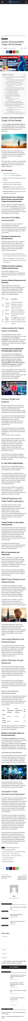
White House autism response (8, 861)
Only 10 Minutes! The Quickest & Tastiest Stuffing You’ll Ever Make (18, 976)
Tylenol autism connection (7, 859)
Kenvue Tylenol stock (6, 855)
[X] (10, 51)
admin (5, 48)
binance (3, 1016)
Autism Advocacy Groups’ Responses (12, 105)
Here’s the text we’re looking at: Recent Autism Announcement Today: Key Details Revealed (16, 80)
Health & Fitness (8, 35)
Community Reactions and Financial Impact (14, 104)
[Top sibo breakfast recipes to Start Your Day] (5, 999)
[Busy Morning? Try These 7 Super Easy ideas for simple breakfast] (5, 984)
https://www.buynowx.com (14, 898)
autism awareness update (20, 851)
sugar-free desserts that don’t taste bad (17, 922)
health (13, 489)
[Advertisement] (14, 19)
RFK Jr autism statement (16, 855)
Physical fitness (5, 911)
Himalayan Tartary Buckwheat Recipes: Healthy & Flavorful (22, 878)
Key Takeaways (10, 78)
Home (2, 35)
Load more (13, 1005)
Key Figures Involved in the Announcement (15, 83)
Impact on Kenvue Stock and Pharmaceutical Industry (17, 108)
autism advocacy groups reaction (8, 849)
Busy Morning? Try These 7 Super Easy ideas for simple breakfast (17, 984)
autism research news (14, 853)
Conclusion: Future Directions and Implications (15, 113)
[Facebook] (7, 51)
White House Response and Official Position (14, 102)
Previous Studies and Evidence (11, 93)
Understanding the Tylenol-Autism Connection (15, 89)
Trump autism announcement (8, 857)
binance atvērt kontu (6, 1012)
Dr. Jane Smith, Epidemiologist (13, 94)
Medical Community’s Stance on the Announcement (14, 110)
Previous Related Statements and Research (15, 87)
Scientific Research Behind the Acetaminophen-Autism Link (13, 91)
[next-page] (5, 928)
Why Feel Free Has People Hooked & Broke (16, 915)
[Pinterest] (14, 51)
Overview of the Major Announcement (13, 82)
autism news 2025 (5, 853)
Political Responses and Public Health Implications (12, 96)
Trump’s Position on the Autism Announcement (13, 99)
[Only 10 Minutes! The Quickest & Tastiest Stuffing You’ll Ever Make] (5, 977)
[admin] (2, 48)
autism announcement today (7, 851)
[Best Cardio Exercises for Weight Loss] (5, 909)
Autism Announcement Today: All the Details (14, 77)
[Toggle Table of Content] (23, 75)
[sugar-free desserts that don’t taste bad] (5, 923)
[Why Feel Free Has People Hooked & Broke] (5, 916)
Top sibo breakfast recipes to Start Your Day (17, 998)
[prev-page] (2, 928)
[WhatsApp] (17, 51)
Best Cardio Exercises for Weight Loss (18, 907)
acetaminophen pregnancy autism (12, 847)
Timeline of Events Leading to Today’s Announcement (14, 86)
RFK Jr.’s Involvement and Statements (14, 101)
